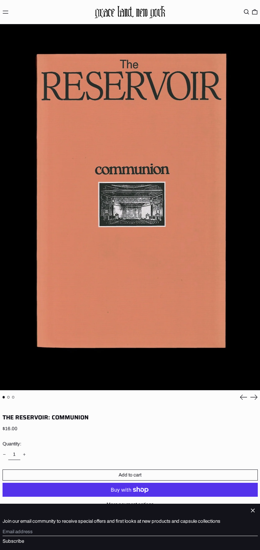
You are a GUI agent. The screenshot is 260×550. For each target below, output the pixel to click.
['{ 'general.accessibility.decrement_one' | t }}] (4, 454)
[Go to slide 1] (4, 397)
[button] (247, 12)
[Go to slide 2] (8, 397)
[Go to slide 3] (13, 397)
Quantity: (12, 443)
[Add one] (24, 454)
